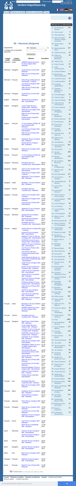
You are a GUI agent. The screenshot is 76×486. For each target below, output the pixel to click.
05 (52, 44)
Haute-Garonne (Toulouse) (59, 145)
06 (52, 48)
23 (52, 107)
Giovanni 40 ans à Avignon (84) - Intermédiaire (30, 431)
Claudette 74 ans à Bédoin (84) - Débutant (30, 337)
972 (52, 403)
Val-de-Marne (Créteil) (58, 391)
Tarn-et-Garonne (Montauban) (59, 346)
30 (52, 142)
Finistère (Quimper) (57, 129)
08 (52, 55)
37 (52, 170)
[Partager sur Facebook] (69, 16)
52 (52, 228)
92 (52, 381)
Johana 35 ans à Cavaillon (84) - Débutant (30, 275)
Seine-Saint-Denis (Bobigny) (60, 386)
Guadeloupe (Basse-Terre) (58, 400)
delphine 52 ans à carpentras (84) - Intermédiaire (31, 244)
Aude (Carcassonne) (59, 67)
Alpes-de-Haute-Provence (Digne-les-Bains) (60, 39)
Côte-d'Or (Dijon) (60, 100)
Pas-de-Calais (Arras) (59, 263)
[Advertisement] (26, 28)
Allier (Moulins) (59, 35)
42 (52, 190)
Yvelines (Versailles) (58, 332)
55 (52, 239)
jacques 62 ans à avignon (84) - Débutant (30, 215)
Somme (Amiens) (60, 340)
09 (52, 61)
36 (52, 165)
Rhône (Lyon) (58, 296)
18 (52, 94)
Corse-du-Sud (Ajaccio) (59, 134)
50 (52, 220)
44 (52, 199)
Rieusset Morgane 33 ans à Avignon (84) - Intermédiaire (31, 368)
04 (52, 38)
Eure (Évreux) (58, 122)
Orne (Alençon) (59, 259)
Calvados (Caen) (60, 78)
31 (52, 145)
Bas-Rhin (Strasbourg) (58, 288)
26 (52, 119)
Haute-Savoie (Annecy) (58, 316)
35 (52, 161)
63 (52, 266)
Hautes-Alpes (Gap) (58, 44)
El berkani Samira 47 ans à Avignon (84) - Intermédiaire (31, 283)
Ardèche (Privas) (59, 52)
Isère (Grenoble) (59, 174)
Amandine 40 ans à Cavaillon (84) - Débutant (30, 189)
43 (52, 195)
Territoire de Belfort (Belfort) (59, 375)
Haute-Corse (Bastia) (58, 138)
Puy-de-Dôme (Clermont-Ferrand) (59, 268)
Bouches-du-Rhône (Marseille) (60, 75)
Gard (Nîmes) (58, 142)
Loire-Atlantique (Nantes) (59, 200)
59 (52, 254)
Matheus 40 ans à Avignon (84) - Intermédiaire (30, 459)
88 (52, 369)
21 (52, 100)
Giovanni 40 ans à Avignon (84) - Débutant (30, 441)
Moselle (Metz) (59, 248)
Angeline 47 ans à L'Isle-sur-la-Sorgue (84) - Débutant (31, 330)
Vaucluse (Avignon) (57, 353)
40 (52, 181)
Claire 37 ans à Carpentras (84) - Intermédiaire (30, 271)
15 (52, 81)
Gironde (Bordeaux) (58, 153)
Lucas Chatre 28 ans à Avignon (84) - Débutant (29, 106)
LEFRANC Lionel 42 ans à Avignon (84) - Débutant (30, 333)
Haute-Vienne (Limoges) (59, 365)
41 (52, 186)
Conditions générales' (22, 479)
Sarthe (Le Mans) (60, 308)
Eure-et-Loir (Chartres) (58, 125)
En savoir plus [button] (27, 483)
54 (52, 235)
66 (52, 281)
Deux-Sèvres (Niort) (58, 336)
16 (52, 84)
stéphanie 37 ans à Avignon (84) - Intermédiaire (31, 209)
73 (52, 311)
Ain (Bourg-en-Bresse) (59, 28)
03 (52, 35)
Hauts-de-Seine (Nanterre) (59, 382)
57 (52, 248)
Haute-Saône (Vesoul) (58, 300)
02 (52, 32)
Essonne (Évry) (59, 379)
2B (53, 138)
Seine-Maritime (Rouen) (59, 323)
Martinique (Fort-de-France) (59, 404)
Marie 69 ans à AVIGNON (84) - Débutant (30, 425)
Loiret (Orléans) (59, 203)
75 (52, 319)
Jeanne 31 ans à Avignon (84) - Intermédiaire (30, 290)
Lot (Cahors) (58, 206)
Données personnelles (55, 477)
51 (52, 223)
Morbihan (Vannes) (57, 244)
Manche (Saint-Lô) (60, 220)
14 (52, 78)
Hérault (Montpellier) (58, 157)
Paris (56, 319)
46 (52, 206)
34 (52, 156)
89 (52, 371)
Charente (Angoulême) (58, 85)
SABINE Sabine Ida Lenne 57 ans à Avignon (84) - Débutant (30, 63)
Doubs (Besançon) (58, 115)
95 (52, 395)
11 (52, 67)
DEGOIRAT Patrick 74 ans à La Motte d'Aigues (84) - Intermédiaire (31, 346)
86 (52, 361)
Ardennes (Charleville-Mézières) (58, 57)
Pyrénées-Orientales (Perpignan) (58, 283)
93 (52, 386)
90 (52, 374)
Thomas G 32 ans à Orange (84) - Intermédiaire (31, 279)
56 (52, 244)
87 (52, 364)
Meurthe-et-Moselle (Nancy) (59, 236)
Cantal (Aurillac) (59, 81)
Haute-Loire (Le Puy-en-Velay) (59, 195)
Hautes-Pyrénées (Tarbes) (60, 278)
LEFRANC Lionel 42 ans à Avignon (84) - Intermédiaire (31, 241)
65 (52, 277)
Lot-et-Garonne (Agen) (59, 210)
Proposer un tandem (18, 12)
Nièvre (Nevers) (59, 251)
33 (52, 152)
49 (52, 216)
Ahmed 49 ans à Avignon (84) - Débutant (30, 143)
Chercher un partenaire (34, 12)
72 (52, 308)
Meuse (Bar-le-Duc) (59, 240)
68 (52, 292)
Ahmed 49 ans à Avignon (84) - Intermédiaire (30, 100)
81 (52, 343)
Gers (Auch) (58, 149)
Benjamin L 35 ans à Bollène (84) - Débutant (31, 183)
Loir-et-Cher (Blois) (58, 186)
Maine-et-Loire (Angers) (59, 217)
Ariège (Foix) (58, 61)
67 (52, 287)
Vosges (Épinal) (59, 369)
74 (52, 315)
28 (52, 124)
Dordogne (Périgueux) (58, 111)
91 (52, 379)
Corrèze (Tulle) (59, 97)
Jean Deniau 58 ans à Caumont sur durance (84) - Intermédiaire (31, 351)
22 (52, 103)
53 (52, 232)
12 (52, 71)
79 (52, 335)
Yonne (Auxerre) (59, 371)
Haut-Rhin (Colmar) (57, 292)
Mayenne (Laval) (59, 232)
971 (52, 399)
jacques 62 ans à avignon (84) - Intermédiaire (30, 233)
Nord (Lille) (58, 254)
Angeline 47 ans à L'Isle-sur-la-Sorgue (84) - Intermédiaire (31, 237)
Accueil (6, 12)
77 (52, 327)
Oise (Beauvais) (59, 256)
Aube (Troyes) (59, 64)
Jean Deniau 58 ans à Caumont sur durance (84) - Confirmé (31, 253)
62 (52, 262)
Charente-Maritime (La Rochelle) (58, 90)
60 (52, 256)
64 (52, 272)
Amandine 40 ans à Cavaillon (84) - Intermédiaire (31, 163)
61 (52, 259)
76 (52, 322)
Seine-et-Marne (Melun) (59, 327)
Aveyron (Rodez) (60, 71)
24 (52, 110)
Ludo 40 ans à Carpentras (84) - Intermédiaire (30, 294)
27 (52, 122)
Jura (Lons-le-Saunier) (58, 177)
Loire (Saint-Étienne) (58, 191)
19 (52, 97)
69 (52, 296)
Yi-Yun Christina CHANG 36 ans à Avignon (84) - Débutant (31, 125)
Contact (46, 12)
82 (52, 345)
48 (52, 213)
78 (52, 331)
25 (52, 114)
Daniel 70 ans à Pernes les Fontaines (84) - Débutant (30, 267)
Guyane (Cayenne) (57, 409)
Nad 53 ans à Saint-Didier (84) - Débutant (30, 322)
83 (52, 350)
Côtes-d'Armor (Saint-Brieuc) (59, 103)
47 (52, 209)
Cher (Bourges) (59, 94)
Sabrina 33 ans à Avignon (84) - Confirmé (30, 372)
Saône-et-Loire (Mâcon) (59, 304)
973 (52, 408)
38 (52, 174)
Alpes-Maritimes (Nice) (59, 49)
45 (52, 203)
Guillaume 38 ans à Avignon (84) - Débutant (31, 139)
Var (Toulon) (58, 350)
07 (52, 52)
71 (52, 303)
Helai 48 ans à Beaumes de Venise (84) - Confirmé (31, 80)
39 (52, 177)
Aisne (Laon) (58, 32)
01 (52, 28)
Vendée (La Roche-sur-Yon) (59, 358)
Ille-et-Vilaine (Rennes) (58, 161)
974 (52, 412)
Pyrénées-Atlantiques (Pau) (60, 273)
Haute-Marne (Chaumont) (58, 228)
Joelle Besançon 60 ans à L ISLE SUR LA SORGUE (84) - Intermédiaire (31, 258)
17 (52, 88)
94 (52, 390)
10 (52, 64)
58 (52, 251)
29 (52, 129)
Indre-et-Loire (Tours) (58, 170)
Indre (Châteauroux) (59, 166)
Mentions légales (9, 479)
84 (52, 353)
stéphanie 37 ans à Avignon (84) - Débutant (31, 177)
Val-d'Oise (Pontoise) (57, 395)
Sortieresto (27, 471)
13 (52, 74)
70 (52, 299)
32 (52, 149)
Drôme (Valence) (60, 119)
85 (52, 357)
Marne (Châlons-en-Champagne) (59, 224)
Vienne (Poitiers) (59, 361)
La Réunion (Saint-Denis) (58, 413)
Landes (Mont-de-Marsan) (60, 182)
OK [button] (67, 483)
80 (52, 340)
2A (53, 133)
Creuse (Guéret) (59, 107)
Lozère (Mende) (59, 213)
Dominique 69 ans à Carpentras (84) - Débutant (30, 382)
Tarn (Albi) (57, 343)
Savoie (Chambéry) (58, 311)
